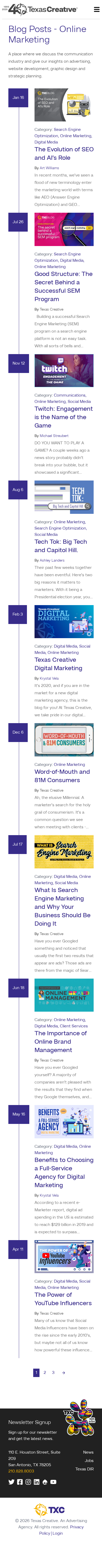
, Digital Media (70, 261)
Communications (70, 395)
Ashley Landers (52, 560)
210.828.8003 (21, 1471)
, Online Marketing (74, 136)
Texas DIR (84, 1469)
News (88, 1452)
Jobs (89, 1461)
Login (58, 1534)
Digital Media (65, 646)
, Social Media (78, 402)
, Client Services (73, 1026)
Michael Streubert (54, 436)
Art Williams (49, 168)
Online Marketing (69, 522)
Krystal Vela (49, 678)
